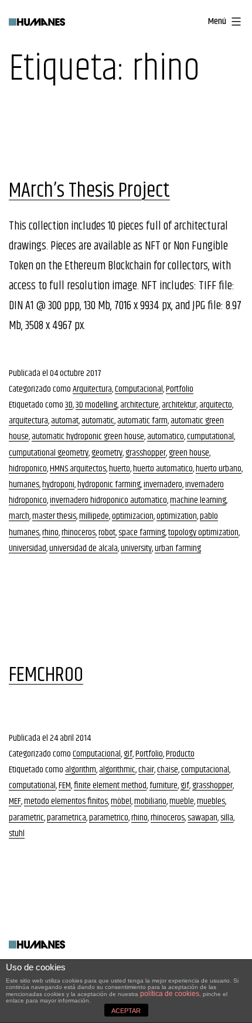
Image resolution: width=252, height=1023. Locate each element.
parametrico (108, 817)
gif (128, 754)
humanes (24, 484)
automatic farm (142, 420)
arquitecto (215, 405)
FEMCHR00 (46, 675)
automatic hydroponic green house (88, 436)
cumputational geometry (48, 453)
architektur (179, 405)
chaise (167, 769)
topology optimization (203, 532)
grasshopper (145, 453)
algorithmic (117, 769)
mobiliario (150, 801)
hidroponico (28, 468)
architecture (139, 405)
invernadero (163, 484)
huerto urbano (218, 468)
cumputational (210, 436)
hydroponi (58, 484)
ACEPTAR (126, 1010)
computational (32, 785)
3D (69, 405)
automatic (97, 420)
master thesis (54, 516)
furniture (163, 785)
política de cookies (169, 994)
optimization (176, 516)
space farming (141, 532)
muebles (211, 801)
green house (189, 453)
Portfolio (179, 389)
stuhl (17, 833)
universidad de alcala (83, 548)
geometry (106, 453)
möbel (121, 801)
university (136, 548)
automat (65, 420)
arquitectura (28, 420)
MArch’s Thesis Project (89, 191)
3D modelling (96, 405)
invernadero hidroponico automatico (108, 500)
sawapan (202, 817)
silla (226, 817)
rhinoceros (79, 532)
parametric (26, 817)
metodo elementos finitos (66, 801)
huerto (119, 468)
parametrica (66, 817)
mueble (181, 801)
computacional (205, 769)
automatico (165, 436)
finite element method (110, 785)
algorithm (80, 769)
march (19, 516)
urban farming (178, 548)
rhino (50, 532)
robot (106, 532)
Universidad (27, 548)
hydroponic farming (109, 484)
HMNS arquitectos (78, 468)
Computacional (139, 389)
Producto (180, 754)
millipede (94, 516)
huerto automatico (163, 468)
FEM (65, 785)
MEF (15, 801)
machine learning (198, 500)
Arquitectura (92, 389)
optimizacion (133, 516)
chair (146, 769)
